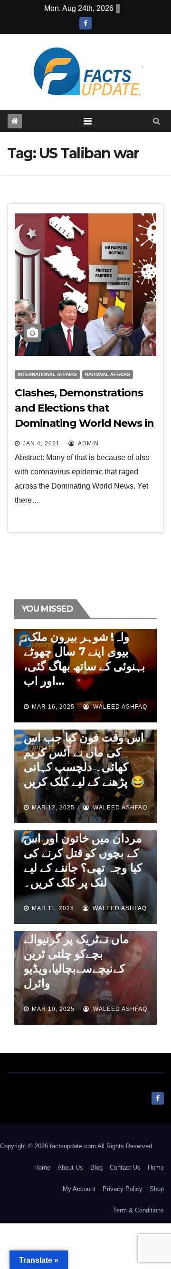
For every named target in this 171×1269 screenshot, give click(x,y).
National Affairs (107, 374)
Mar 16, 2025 (53, 706)
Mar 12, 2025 (53, 807)
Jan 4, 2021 (41, 443)
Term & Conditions (138, 1210)
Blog (96, 1167)
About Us (70, 1167)
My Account (79, 1188)
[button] (156, 121)
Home (42, 1167)
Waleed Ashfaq (119, 706)
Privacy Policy (122, 1188)
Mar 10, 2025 (53, 1009)
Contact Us (125, 1167)
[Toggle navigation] (87, 121)
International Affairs (47, 374)
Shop (157, 1188)
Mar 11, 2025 (53, 908)
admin (87, 443)
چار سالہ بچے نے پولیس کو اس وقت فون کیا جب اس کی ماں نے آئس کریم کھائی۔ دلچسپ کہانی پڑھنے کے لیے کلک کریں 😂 (84, 752)
